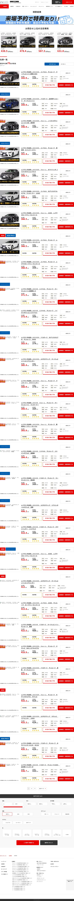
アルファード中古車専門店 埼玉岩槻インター (20, 863)
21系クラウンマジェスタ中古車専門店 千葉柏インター (22, 878)
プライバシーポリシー (54, 866)
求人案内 (66, 6)
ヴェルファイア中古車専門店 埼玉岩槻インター (21, 866)
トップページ (3, 861)
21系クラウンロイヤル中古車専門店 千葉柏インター (21, 884)
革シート (46, 814)
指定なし (8, 814)
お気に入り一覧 (69, 2)
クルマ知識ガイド (58, 6)
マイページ (37, 2)
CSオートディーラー (3, 855)
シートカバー (39, 876)
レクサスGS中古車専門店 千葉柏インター (19, 876)
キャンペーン (41, 6)
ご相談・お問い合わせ (54, 861)
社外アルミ (28, 822)
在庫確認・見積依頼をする (66, 85)
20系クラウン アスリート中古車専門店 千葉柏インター (22, 881)
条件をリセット (49, 842)
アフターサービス (40, 864)
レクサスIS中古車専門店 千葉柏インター (19, 874)
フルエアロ (7, 822)
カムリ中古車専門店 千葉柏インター (19, 886)
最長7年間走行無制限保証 (41, 863)
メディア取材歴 (4, 871)
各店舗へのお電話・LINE (57, 2)
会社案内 (71, 6)
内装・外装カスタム (40, 873)
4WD (29, 814)
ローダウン (18, 822)
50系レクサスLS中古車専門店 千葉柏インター (20, 871)
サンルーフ (57, 814)
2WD (18, 814)
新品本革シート (40, 874)
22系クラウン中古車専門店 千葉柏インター (20, 879)
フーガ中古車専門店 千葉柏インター (19, 888)
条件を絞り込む (52, 64)
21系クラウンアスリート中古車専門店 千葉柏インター (22, 883)
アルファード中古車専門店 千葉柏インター (20, 864)
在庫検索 (5, 6)
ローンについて (34, 6)
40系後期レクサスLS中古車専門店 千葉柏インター (21, 873)
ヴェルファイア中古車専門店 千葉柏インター (20, 868)
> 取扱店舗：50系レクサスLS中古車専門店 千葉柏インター (9, 87)
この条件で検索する (29, 842)
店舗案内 (12, 6)
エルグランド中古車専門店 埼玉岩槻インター (20, 869)
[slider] (3, 807)
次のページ (41, 788)
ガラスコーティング (40, 878)
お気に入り (68, 73)
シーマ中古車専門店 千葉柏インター (19, 889)
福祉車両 (67, 814)
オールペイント (40, 881)
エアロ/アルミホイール (41, 879)
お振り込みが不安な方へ (41, 870)
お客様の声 (18, 6)
